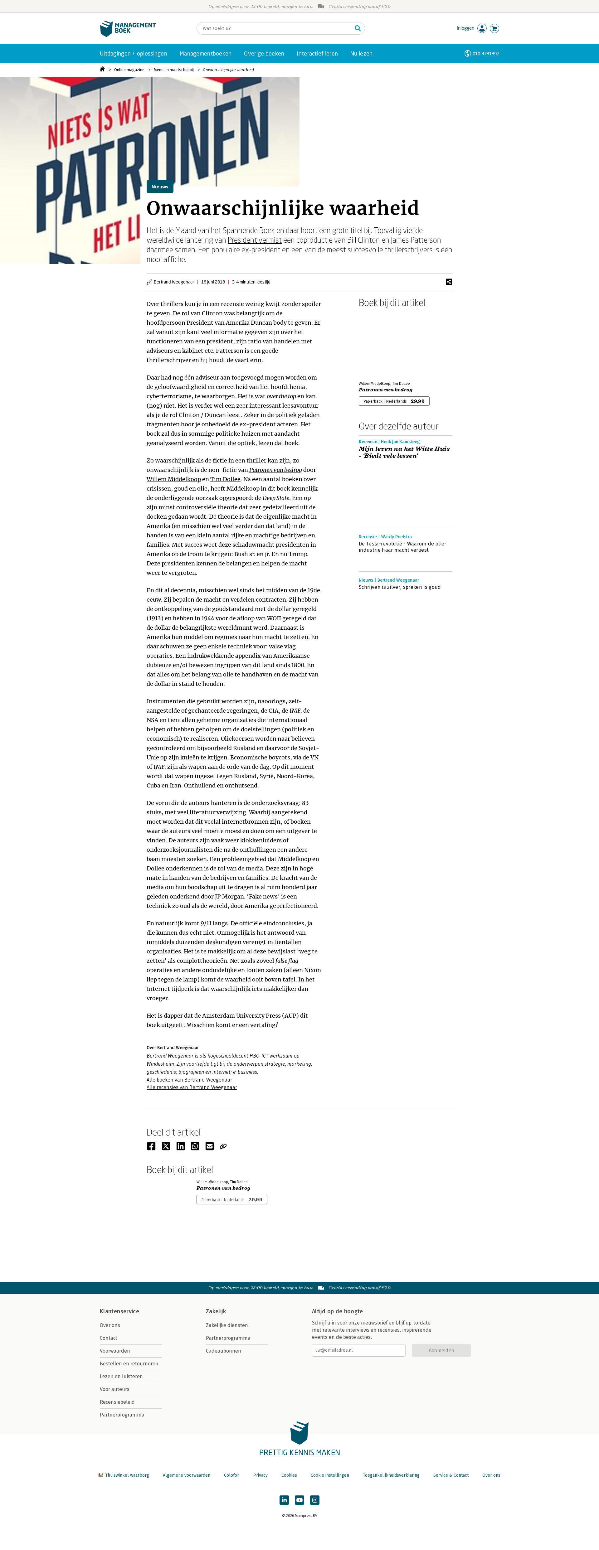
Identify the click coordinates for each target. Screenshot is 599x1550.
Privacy (260, 1475)
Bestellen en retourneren (129, 1364)
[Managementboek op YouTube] (299, 1500)
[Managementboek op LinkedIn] (284, 1500)
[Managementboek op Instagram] (314, 1500)
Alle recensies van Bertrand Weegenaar (192, 1087)
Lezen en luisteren (121, 1376)
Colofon (232, 1475)
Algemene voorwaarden (186, 1475)
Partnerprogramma (122, 1415)
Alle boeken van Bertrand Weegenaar (189, 1080)
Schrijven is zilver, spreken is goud (400, 587)
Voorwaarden (115, 1351)
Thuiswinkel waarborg (127, 1475)
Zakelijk (216, 1311)
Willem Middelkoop (174, 479)
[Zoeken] (358, 28)
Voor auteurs (114, 1389)
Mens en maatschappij (174, 69)
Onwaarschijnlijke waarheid (228, 69)
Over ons (110, 1325)
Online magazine (129, 69)
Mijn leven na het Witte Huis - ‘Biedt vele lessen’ (404, 452)
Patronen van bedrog (275, 469)
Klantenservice (119, 1311)
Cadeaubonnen (223, 1351)
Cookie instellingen (330, 1475)
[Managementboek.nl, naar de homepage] (128, 35)
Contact (108, 1338)
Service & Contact (451, 1475)
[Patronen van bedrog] (380, 343)
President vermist (255, 239)
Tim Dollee (225, 479)
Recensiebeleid (117, 1402)
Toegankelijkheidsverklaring (391, 1475)
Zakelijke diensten (227, 1325)
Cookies (289, 1475)
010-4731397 (486, 53)
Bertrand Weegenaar (174, 281)
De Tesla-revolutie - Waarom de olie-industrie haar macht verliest (402, 547)
